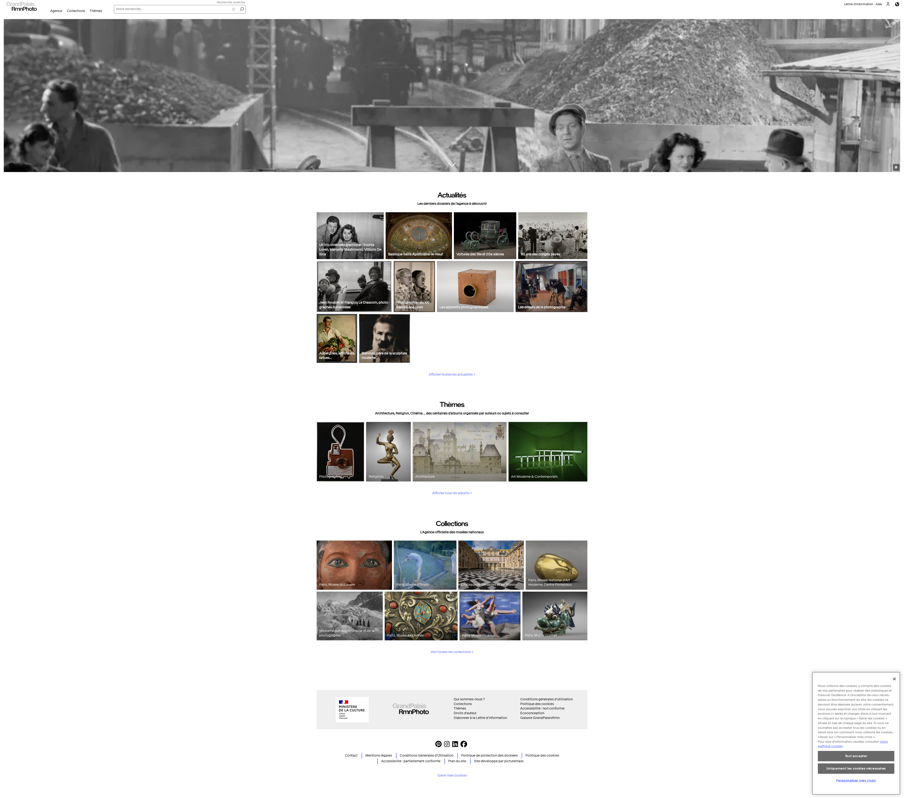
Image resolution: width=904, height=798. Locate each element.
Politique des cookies (537, 704)
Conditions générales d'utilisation (546, 699)
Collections (76, 11)
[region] (856, 733)
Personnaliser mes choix (856, 780)
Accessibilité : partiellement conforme (410, 761)
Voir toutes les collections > (452, 652)
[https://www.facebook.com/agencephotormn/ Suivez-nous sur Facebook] (463, 745)
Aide (879, 4)
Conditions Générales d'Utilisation (426, 755)
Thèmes (96, 11)
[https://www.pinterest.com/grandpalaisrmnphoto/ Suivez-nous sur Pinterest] (438, 745)
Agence (56, 11)
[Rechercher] (242, 9)
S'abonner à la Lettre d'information (480, 718)
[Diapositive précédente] (10, 96)
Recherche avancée (231, 2)
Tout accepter (856, 756)
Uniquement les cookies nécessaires (856, 768)
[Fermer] (894, 679)
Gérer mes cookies (452, 775)
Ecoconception (532, 713)
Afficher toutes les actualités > (452, 374)
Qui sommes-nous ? (469, 699)
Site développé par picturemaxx (499, 761)
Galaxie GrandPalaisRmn (540, 718)
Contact (351, 755)
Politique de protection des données (489, 755)
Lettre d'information (858, 4)
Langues (897, 4)
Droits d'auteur (465, 713)
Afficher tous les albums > (452, 493)
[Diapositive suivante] (894, 96)
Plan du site (457, 761)
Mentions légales (378, 755)
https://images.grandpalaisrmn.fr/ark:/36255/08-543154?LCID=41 (8, 165)
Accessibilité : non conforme (542, 708)
